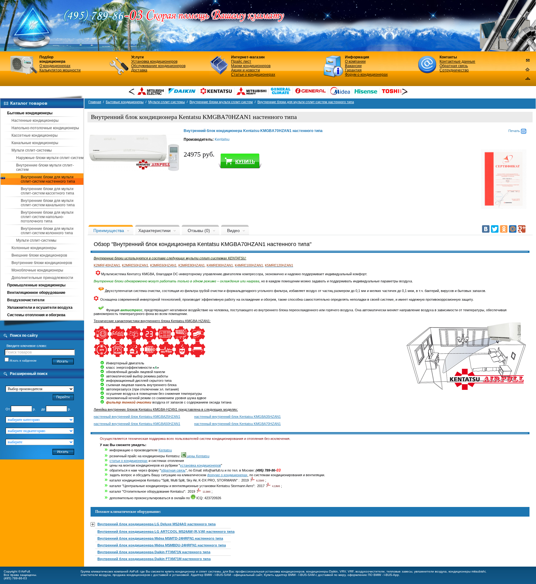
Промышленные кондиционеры (36, 285)
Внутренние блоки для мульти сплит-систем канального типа (48, 202)
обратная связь (173, 470)
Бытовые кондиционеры (29, 113)
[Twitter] (494, 229)
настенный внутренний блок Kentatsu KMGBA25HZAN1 (137, 416)
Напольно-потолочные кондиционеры (45, 128)
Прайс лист (241, 61)
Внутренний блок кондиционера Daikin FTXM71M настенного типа (154, 559)
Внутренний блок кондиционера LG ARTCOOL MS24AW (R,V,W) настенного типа (165, 531)
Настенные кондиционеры (35, 120)
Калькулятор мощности (60, 70)
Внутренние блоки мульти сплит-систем (221, 102)
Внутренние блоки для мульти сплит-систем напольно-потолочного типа (47, 216)
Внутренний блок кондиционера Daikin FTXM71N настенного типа (153, 552)
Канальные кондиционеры (34, 143)
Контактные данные (457, 61)
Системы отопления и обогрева (36, 315)
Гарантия (353, 70)
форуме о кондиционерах (227, 475)
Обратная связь (454, 66)
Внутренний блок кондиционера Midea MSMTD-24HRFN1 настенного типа (160, 538)
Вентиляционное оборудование (36, 292)
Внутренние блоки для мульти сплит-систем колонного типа (47, 230)
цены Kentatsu (197, 456)
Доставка (139, 70)
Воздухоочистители (25, 300)
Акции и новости (245, 70)
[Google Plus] (521, 229)
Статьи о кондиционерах (253, 74)
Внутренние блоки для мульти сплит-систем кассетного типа (47, 191)
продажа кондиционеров (131, 575)
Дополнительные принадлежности (42, 278)
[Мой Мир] (512, 229)
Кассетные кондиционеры (34, 135)
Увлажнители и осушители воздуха (40, 307)
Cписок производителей (25, 397)
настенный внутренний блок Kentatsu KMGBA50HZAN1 (137, 424)
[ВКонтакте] (485, 229)
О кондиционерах (54, 66)
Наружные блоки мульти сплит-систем (49, 158)
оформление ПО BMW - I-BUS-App (373, 575)
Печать (514, 131)
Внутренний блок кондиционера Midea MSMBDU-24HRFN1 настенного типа (161, 545)
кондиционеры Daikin (322, 571)
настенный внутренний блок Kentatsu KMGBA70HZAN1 (237, 424)
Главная (94, 102)
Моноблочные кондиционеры (37, 270)
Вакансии (353, 66)
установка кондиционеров (200, 465)
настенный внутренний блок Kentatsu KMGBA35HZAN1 (237, 416)
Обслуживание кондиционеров (158, 66)
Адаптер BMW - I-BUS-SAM (211, 575)
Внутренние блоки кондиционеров (41, 263)
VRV (343, 571)
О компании (355, 61)
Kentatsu (222, 139)
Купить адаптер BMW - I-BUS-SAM (289, 575)
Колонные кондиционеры (33, 248)
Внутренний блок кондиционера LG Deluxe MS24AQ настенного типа (156, 524)
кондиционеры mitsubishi (467, 571)
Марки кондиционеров (250, 66)
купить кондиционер (180, 571)
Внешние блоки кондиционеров (39, 255)
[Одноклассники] (503, 229)
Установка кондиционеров (154, 61)
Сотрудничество (454, 70)
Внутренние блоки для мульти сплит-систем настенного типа (48, 179)
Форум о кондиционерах (366, 74)
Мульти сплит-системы (31, 150)
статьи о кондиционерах (128, 461)
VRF (351, 571)
